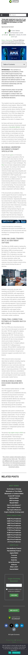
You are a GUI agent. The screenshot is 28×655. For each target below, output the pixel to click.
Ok (10, 652)
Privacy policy (16, 652)
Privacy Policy (10, 640)
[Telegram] (17, 625)
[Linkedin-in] (22, 625)
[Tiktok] (14, 629)
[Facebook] (6, 625)
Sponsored (9, 40)
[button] (1, 15)
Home (3, 40)
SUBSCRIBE (14, 595)
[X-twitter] (11, 625)
